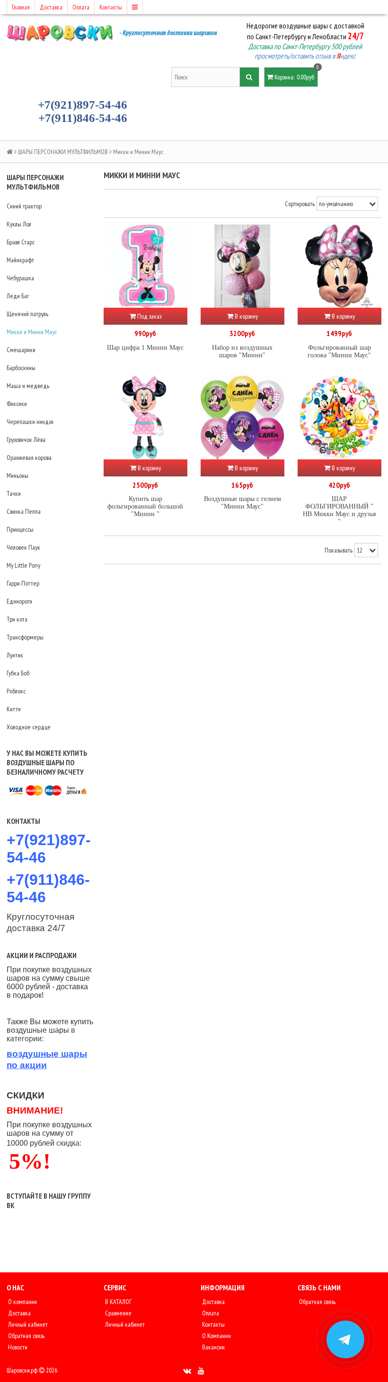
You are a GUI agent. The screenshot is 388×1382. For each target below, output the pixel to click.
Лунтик (15, 655)
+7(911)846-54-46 (82, 118)
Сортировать (300, 203)
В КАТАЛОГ (118, 1301)
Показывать (339, 550)
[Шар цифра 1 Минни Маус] (145, 266)
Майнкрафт (20, 260)
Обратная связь (25, 1335)
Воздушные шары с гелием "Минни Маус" (242, 502)
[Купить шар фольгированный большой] (145, 417)
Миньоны (17, 475)
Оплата (80, 7)
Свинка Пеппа (24, 511)
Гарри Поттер (23, 583)
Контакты (110, 7)
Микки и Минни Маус (32, 332)
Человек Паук (23, 547)
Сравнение (118, 1313)
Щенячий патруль (27, 314)
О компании (22, 1301)
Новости (17, 1347)
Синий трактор (24, 206)
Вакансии (213, 1347)
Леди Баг (18, 296)
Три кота (17, 619)
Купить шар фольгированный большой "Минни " (145, 506)
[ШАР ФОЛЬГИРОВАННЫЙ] (339, 417)
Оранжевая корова (29, 457)
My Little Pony (23, 565)
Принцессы (20, 529)
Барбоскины (21, 367)
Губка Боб (18, 673)
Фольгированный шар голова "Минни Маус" (339, 351)
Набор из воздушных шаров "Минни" (242, 351)
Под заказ (148, 316)
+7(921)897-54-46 (82, 104)
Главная (21, 7)
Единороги (19, 601)
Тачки (14, 493)
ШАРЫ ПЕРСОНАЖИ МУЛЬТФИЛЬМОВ (63, 151)
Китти (14, 709)
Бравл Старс (21, 242)
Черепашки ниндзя (30, 421)
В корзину (245, 316)
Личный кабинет (27, 1324)
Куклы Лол (19, 224)
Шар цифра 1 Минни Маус (145, 347)
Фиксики (17, 403)
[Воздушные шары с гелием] (242, 417)
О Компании (216, 1335)
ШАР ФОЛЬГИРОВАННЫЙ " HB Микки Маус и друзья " (339, 510)
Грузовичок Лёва (26, 439)
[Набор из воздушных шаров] (242, 266)
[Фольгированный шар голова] (339, 266)
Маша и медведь (28, 385)
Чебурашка (20, 278)
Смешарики (21, 350)
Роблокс (16, 691)
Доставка (51, 7)
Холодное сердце (29, 727)
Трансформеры (25, 637)
